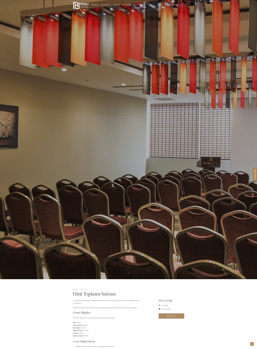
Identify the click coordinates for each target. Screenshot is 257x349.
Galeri (159, 5)
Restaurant (127, 5)
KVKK (167, 5)
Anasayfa (95, 5)
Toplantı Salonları (143, 6)
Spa (135, 5)
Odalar (117, 5)
